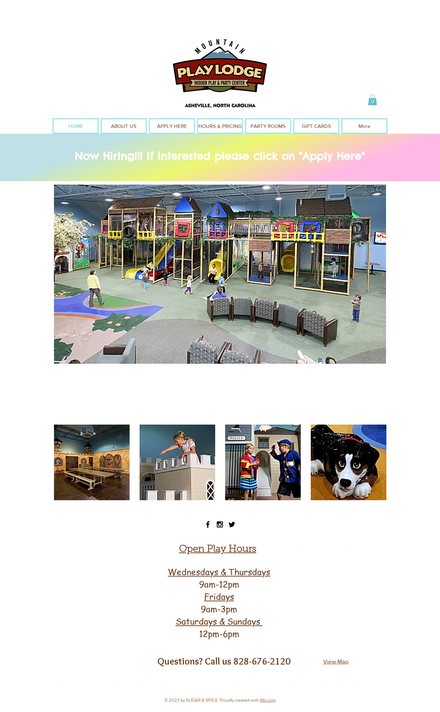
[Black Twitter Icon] (232, 524)
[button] (372, 99)
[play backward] (60, 462)
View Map (336, 661)
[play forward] (379, 462)
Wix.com (268, 700)
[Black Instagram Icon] (220, 524)
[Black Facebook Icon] (208, 524)
